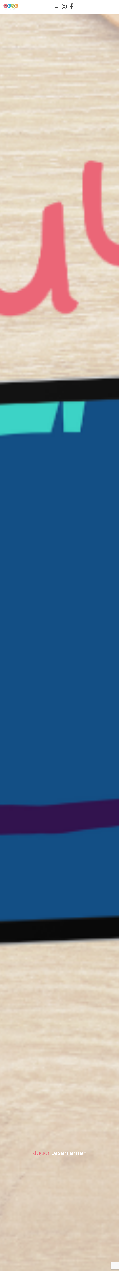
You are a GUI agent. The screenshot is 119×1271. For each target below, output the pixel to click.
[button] (56, 7)
